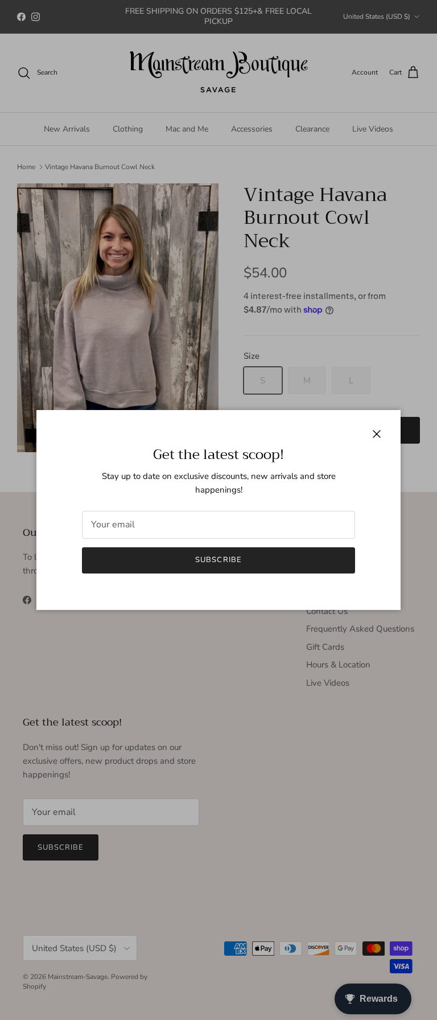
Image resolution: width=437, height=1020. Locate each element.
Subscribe (218, 560)
